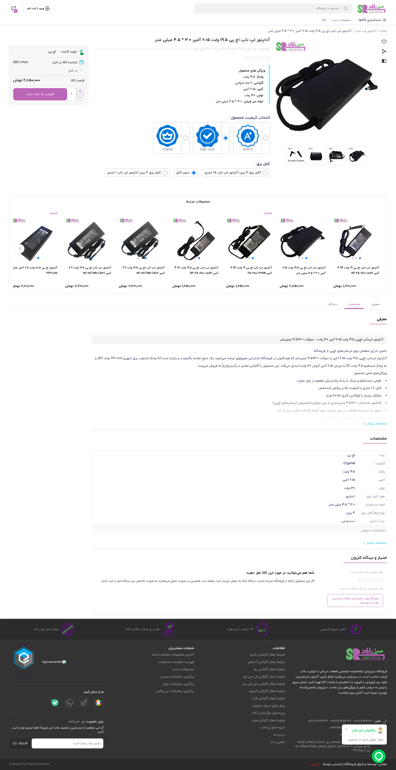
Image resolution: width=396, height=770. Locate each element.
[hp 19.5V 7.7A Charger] (142, 240)
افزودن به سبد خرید (40, 94)
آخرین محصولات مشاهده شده (173, 655)
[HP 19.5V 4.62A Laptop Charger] (195, 240)
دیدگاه (332, 304)
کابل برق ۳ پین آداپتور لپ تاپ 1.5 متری (233, 172)
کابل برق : (262, 164)
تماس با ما (277, 742)
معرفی (375, 304)
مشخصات (354, 304)
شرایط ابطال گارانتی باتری (267, 655)
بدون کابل (183, 172)
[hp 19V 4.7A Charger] (249, 240)
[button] (360, 258)
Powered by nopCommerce (29, 764)
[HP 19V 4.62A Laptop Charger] (356, 240)
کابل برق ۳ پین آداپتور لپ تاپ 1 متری (134, 172)
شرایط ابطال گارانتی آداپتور (266, 662)
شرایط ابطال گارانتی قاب (268, 698)
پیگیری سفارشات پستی (177, 676)
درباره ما (279, 735)
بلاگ (323, 20)
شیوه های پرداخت (272, 727)
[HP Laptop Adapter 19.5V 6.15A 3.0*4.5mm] (303, 240)
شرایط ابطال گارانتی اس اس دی (263, 684)
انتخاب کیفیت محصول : (249, 117)
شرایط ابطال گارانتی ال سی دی (264, 676)
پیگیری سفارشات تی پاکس (175, 691)
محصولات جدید (341, 20)
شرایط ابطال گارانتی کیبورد (267, 691)
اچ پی (52, 51)
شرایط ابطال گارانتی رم (269, 669)
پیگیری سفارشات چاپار (178, 684)
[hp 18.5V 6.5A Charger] (34, 240)
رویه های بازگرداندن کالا (268, 713)
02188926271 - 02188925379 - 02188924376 (340, 721)
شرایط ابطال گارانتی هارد (268, 720)
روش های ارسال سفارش (268, 706)
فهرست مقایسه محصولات (176, 662)
